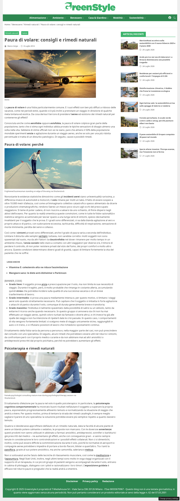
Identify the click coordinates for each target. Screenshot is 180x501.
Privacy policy (90, 481)
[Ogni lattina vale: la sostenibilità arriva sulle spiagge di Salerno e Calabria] (129, 107)
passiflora (9, 449)
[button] (174, 17)
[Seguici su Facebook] (169, 17)
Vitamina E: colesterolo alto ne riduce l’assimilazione (38, 267)
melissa (89, 449)
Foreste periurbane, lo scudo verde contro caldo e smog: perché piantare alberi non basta (156, 121)
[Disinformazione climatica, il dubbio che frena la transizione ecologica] (129, 92)
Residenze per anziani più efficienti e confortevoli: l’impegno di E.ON (156, 74)
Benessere (76, 17)
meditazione (102, 455)
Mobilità (118, 17)
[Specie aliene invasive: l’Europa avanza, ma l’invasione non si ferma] (129, 153)
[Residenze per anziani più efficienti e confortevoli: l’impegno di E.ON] (129, 77)
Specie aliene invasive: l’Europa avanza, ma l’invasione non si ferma (157, 150)
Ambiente (58, 17)
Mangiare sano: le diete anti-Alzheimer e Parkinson (38, 272)
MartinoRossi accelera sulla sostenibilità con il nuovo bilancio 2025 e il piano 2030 (157, 43)
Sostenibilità (136, 17)
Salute (24, 33)
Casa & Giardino (97, 17)
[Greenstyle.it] (90, 6)
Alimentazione (37, 17)
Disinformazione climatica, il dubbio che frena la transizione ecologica (156, 89)
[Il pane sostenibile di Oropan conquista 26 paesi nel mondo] (129, 138)
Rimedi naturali (11, 33)
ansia (44, 284)
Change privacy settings (169, 498)
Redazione (108, 481)
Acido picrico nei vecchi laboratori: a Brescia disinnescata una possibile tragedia (156, 60)
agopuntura (11, 458)
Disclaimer (72, 481)
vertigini (43, 236)
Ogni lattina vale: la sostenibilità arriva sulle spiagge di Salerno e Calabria (157, 104)
